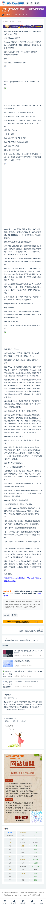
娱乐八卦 (22, 842)
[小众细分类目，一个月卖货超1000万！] (8, 684)
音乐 (23, 880)
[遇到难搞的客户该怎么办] (8, 663)
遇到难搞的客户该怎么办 (22, 661)
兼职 (35, 835)
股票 (10, 873)
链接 (15, 615)
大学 (35, 839)
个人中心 (32, 903)
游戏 (10, 859)
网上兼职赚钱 (35, 866)
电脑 (10, 863)
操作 (10, 852)
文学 (23, 852)
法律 (35, 856)
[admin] (3, 15)
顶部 (41, 903)
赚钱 (35, 876)
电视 (23, 863)
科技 (10, 866)
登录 (37, 3)
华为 (23, 839)
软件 (10, 880)
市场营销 (35, 842)
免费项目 (8, 14)
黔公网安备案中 (37, 895)
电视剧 (36, 863)
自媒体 (23, 873)
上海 (35, 832)
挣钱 (35, 849)
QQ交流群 (9, 726)
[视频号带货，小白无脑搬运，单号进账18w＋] (8, 675)
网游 (10, 869)
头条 (10, 842)
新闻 (35, 852)
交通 (23, 835)
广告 (10, 846)
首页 (12, 21)
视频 (10, 876)
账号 (23, 876)
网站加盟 (23, 903)
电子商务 (35, 859)
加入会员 (13, 903)
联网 (35, 869)
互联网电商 (10, 835)
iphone (10, 832)
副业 (10, 839)
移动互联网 (23, 866)
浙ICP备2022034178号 (24, 895)
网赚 (23, 869)
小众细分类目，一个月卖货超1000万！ (27, 681)
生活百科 (22, 859)
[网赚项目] (23, 832)
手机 (35, 846)
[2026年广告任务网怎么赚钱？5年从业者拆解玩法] (8, 655)
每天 (23, 856)
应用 (23, 846)
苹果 (35, 873)
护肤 (23, 849)
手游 (10, 849)
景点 (10, 856)
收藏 (7, 615)
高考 (35, 880)
